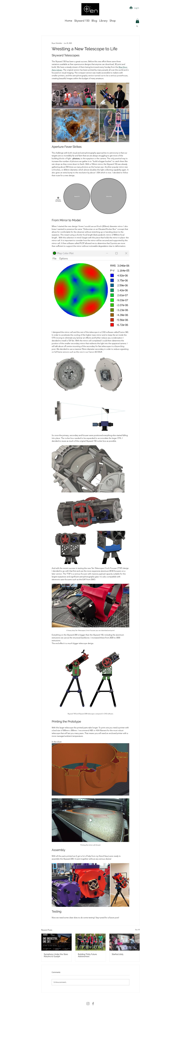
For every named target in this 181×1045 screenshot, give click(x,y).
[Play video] (90, 605)
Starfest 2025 (117, 954)
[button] (137, 26)
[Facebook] (93, 1004)
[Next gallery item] (127, 769)
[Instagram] (88, 1004)
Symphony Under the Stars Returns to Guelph (56, 955)
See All (137, 930)
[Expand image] (74, 96)
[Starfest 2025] (124, 942)
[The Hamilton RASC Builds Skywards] (90, 942)
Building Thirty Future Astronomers (87, 955)
